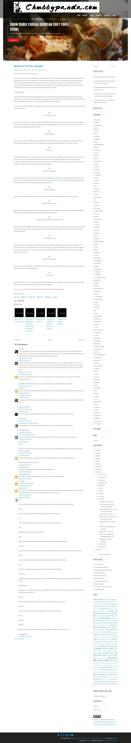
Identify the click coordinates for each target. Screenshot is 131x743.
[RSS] (69, 735)
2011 (97, 461)
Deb (20, 349)
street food (97, 379)
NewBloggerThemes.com (110, 740)
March (101, 499)
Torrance (96, 396)
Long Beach (97, 272)
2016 (97, 450)
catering (96, 156)
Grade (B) (96, 227)
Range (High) (98, 316)
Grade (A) (97, 225)
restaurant (97, 332)
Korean (96, 255)
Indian (96, 244)
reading (96, 324)
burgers (96, 147)
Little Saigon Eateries (100, 575)
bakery (96, 128)
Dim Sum (96, 191)
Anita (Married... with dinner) (27, 423)
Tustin (96, 404)
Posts (97, 706)
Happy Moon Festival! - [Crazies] (61, 321)
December (102, 474)
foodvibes (97, 208)
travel (96, 399)
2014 (97, 456)
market (96, 283)
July (100, 488)
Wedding (96, 418)
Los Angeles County (100, 277)
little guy (47, 414)
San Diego (97, 343)
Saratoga (96, 363)
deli (95, 186)
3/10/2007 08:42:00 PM (25, 453)
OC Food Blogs (98, 296)
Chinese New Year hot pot (54, 180)
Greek (96, 236)
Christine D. (22, 411)
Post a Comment (19, 639)
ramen (96, 313)
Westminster (98, 424)
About (114, 15)
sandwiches (97, 357)
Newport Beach (98, 288)
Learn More (13, 40)
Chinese (96, 158)
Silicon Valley (98, 366)
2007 (97, 472)
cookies (96, 167)
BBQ (95, 133)
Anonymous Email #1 (100, 696)
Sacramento (97, 341)
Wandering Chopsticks (25, 435)
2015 (97, 453)
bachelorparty (98, 125)
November (102, 477)
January (101, 546)
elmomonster (22, 397)
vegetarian (97, 413)
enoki (28, 178)
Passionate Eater (23, 374)
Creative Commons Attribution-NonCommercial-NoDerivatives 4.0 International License (104, 722)
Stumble (48, 297)
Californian (97, 150)
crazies (35, 70)
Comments (98, 710)
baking (96, 131)
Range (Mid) (97, 321)
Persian (96, 302)
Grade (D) (96, 233)
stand (95, 371)
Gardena (96, 222)
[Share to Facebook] (23, 300)
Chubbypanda (22, 497)
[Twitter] (58, 735)
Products (99, 15)
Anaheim (96, 122)
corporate (97, 172)
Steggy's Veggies (99, 584)
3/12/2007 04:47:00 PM (25, 486)
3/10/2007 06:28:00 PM (25, 439)
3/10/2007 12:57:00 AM (25, 372)
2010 (97, 464)
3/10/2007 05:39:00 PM (25, 432)
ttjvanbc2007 (97, 402)
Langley (96, 266)
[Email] (72, 735)
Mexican (96, 285)
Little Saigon (97, 269)
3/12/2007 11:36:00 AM (25, 479)
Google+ (40, 297)
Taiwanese (97, 388)
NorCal (96, 294)
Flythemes (88, 740)
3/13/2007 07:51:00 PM (25, 636)
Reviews (85, 15)
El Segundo (97, 197)
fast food (96, 202)
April (100, 496)
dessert (96, 189)
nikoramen (97, 291)
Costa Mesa (97, 175)
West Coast (97, 421)
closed (96, 164)
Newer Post (17, 340)
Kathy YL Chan (23, 360)
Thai (95, 390)
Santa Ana (97, 360)
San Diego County (99, 346)
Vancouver (97, 407)
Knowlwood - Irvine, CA (106, 531)
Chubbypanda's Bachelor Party (102, 570)
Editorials (107, 15)
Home (78, 15)
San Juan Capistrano (100, 355)
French (96, 214)
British (96, 142)
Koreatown (97, 258)
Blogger (108, 554)
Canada (96, 153)
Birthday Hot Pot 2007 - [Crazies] (28, 66)
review (96, 335)
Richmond (97, 338)
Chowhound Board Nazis (101, 567)
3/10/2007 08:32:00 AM (25, 395)
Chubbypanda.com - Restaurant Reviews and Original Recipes (88, 738)
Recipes (91, 15)
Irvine (96, 247)
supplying (97, 382)
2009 (97, 466)
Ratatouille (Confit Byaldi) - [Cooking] (104, 77)
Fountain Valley (98, 211)
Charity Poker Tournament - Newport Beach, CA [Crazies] (51, 323)
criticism (96, 180)
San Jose (96, 352)
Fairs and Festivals (99, 573)
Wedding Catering (99, 589)
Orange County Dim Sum (101, 581)
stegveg (96, 377)
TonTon (96, 393)
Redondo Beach (98, 330)
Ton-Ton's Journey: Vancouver (102, 586)
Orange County (98, 299)
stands (96, 374)
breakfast (97, 139)
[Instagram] (66, 735)
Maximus (21, 488)
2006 (97, 549)
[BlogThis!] (20, 300)
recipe (96, 327)
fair (95, 200)
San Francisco (98, 349)
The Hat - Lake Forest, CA (106, 501)
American (97, 120)
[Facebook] (61, 735)
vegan (96, 410)
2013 (97, 458)
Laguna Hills (97, 261)
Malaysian (97, 280)
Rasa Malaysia (23, 455)
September (102, 483)
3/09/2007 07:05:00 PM (25, 358)
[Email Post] (15, 300)
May (100, 493)
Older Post (82, 340)
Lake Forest (97, 263)
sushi (95, 385)
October (101, 480)
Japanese (97, 252)
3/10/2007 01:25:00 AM (25, 386)
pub (95, 310)
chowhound (97, 161)
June (100, 491)
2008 (97, 469)
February (101, 544)
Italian (96, 249)
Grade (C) (96, 230)
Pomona (96, 308)
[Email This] (18, 300)
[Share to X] (21, 300)
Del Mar (96, 183)
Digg (55, 297)
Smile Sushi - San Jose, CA (106, 514)
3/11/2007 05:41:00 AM (25, 465)
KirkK (20, 388)
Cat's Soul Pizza (98, 564)
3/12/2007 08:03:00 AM (25, 472)
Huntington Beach (99, 241)
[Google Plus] (64, 735)
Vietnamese (97, 415)
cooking (96, 169)
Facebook (25, 297)
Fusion (96, 216)
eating (96, 194)
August (101, 485)
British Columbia (99, 144)
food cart (96, 205)
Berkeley (97, 136)
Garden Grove (98, 219)
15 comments (43, 70)
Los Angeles (97, 274)
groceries (97, 238)
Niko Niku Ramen (99, 578)
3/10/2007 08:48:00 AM (25, 409)
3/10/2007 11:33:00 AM (25, 421)
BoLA (20, 481)
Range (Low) (97, 319)
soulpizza (97, 368)
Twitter (33, 297)
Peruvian (96, 305)
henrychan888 (23, 474)
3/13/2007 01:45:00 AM (25, 495)
